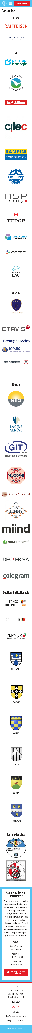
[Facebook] (13, 1007)
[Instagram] (18, 1007)
